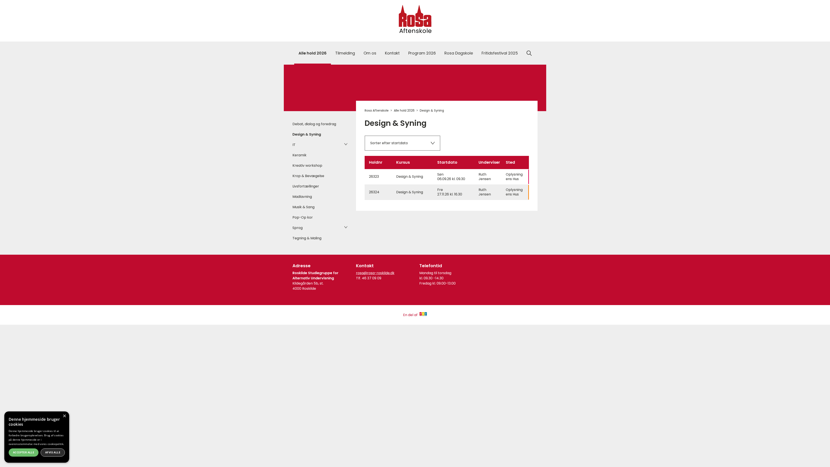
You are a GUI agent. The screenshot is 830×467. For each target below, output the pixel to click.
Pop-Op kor (302, 217)
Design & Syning (306, 134)
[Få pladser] (447, 192)
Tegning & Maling (306, 238)
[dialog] (36, 437)
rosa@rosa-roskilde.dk (375, 272)
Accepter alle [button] (23, 452)
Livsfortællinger (305, 186)
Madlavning (302, 196)
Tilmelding (345, 53)
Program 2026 (422, 53)
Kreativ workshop (307, 165)
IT (293, 144)
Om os (370, 53)
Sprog (297, 227)
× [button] (64, 416)
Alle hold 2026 (312, 53)
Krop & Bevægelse (308, 175)
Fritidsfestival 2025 (500, 53)
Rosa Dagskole (458, 53)
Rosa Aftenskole (377, 110)
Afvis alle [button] (52, 452)
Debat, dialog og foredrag (314, 124)
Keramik (299, 155)
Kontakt (392, 53)
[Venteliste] (447, 177)
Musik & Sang (303, 207)
